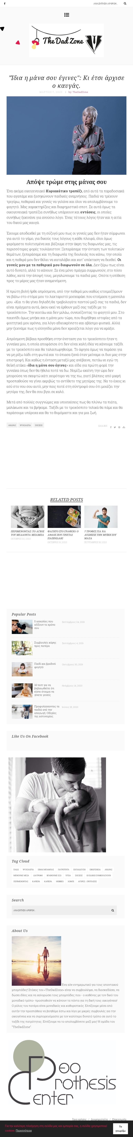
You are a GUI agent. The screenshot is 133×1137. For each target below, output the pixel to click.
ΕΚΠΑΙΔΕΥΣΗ (79, 869)
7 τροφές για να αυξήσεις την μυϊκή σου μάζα (100, 535)
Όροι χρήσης (79, 1119)
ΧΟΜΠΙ (71, 881)
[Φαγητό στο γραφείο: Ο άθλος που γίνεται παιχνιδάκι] (64, 527)
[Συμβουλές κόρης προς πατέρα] (22, 654)
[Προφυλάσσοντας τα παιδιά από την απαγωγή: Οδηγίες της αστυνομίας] (22, 718)
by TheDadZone (78, 92)
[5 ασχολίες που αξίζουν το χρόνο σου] (22, 633)
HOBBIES (60, 881)
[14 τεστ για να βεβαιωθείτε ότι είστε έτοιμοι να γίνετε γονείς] (22, 696)
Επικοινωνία (119, 1119)
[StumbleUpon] (124, 427)
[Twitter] (115, 427)
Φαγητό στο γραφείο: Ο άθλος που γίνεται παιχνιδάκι (63, 535)
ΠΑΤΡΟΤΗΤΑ (63, 869)
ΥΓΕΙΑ (68, 875)
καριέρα (36, 881)
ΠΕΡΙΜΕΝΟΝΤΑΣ (21, 881)
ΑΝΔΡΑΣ (12, 425)
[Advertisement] (67, 460)
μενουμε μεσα (21, 875)
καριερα (48, 881)
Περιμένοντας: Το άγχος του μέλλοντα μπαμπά (27, 533)
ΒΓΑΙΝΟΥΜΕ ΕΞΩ (54, 875)
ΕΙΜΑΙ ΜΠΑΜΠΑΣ (46, 869)
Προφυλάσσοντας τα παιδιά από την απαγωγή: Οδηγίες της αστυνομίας (46, 711)
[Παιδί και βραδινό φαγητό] (22, 675)
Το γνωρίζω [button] (121, 1128)
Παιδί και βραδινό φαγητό (45, 665)
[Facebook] (6, 3)
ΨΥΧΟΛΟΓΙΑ (25, 425)
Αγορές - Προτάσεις (87, 881)
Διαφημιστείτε (99, 1119)
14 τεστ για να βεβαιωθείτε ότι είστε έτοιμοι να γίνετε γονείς (44, 690)
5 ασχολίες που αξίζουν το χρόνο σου (44, 625)
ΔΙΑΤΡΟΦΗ (38, 875)
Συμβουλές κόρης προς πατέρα (45, 644)
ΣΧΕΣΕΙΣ (38, 425)
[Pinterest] (119, 427)
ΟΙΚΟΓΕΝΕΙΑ (95, 869)
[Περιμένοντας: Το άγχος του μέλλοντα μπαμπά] (27, 527)
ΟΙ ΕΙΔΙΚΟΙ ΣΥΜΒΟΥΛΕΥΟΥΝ (99, 875)
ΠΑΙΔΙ (16, 869)
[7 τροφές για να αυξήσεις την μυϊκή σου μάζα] (101, 527)
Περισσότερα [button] (24, 1130)
